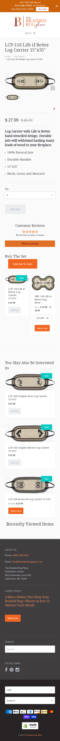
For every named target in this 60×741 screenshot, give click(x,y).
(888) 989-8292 (21, 555)
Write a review (30, 243)
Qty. (7, 188)
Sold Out (15, 209)
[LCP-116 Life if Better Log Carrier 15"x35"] (12, 97)
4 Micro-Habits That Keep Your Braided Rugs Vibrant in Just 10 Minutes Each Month (27, 601)
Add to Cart (42, 328)
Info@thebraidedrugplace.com (27, 561)
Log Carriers (19, 56)
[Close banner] (57, 6)
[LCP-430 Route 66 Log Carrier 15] (30, 485)
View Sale (42, 9)
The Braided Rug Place (33, 735)
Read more (13, 618)
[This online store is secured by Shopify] (30, 725)
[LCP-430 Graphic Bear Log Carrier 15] (30, 382)
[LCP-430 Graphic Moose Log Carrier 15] (30, 433)
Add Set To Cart (22, 264)
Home (7, 56)
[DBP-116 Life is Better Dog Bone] (43, 283)
